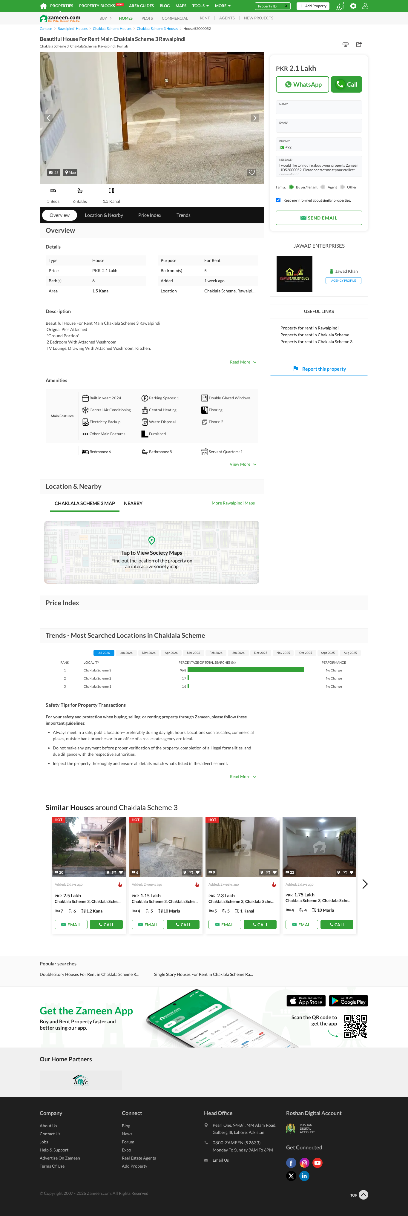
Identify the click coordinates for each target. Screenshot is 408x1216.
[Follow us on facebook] (292, 1167)
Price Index (149, 215)
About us (48, 1125)
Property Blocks (100, 5)
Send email (323, 217)
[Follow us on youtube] (319, 1167)
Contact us (50, 1133)
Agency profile (343, 280)
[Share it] (114, 872)
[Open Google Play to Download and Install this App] (348, 1005)
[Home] (43, 6)
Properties (61, 5)
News (127, 1133)
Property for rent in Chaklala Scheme (314, 334)
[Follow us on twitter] (292, 1180)
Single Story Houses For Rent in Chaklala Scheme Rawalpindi (204, 974)
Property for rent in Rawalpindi (309, 327)
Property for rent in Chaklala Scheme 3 (316, 341)
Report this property (324, 369)
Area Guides (141, 5)
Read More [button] (240, 361)
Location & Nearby (104, 215)
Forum (128, 1141)
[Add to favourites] (251, 172)
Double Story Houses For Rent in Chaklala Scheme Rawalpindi (90, 974)
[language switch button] (339, 6)
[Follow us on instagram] (305, 1167)
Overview (60, 215)
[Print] (346, 44)
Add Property (134, 1166)
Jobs (44, 1141)
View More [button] (240, 464)
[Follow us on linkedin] (305, 1180)
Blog (165, 5)
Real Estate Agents (139, 1157)
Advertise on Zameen (60, 1157)
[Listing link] (89, 875)
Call (352, 84)
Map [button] (72, 172)
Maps (181, 5)
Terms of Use (52, 1166)
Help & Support (54, 1149)
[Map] (108, 872)
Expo (126, 1149)
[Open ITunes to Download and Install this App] (307, 1005)
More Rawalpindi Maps (233, 502)
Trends (184, 215)
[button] (53, 172)
